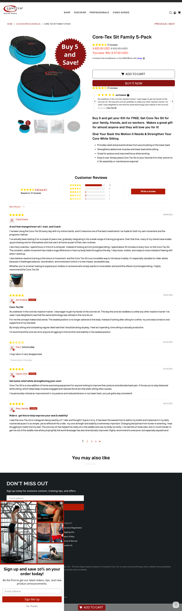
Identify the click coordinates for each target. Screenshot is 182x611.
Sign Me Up (32, 599)
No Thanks (32, 606)
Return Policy (68, 536)
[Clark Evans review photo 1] (16, 280)
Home (10, 24)
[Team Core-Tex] (13, 9)
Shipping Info (68, 532)
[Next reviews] (172, 101)
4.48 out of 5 (41, 189)
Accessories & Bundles (28, 24)
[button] (99, 45)
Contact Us (67, 545)
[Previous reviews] (95, 101)
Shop (67, 12)
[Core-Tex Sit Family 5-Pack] (48, 75)
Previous (161, 24)
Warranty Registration (72, 528)
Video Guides (121, 12)
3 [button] (91, 441)
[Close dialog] (61, 503)
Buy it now (133, 83)
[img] (16, 215)
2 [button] (87, 441)
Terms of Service (70, 541)
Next (172, 24)
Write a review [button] (148, 191)
